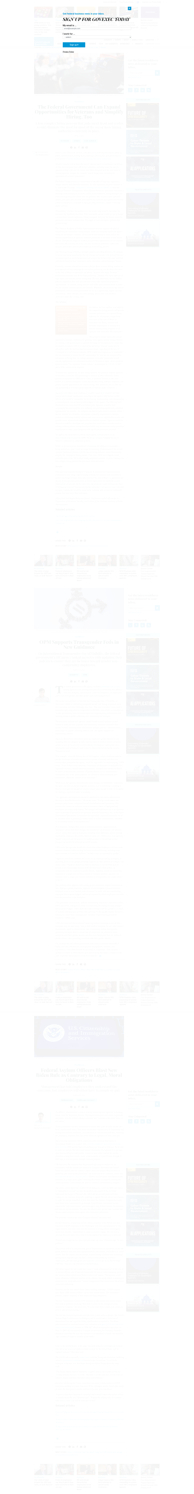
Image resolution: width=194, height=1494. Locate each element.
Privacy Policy (68, 52)
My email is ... (69, 25)
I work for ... (69, 33)
